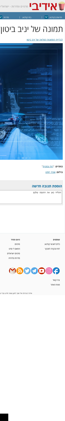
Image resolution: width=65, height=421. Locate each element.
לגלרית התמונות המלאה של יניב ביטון (45, 39)
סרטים (17, 244)
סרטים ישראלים (13, 253)
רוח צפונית (48, 166)
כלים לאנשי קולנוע (52, 244)
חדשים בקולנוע (55, 17)
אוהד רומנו (50, 172)
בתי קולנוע (26, 17)
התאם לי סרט (14, 248)
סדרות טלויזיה (14, 258)
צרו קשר (56, 280)
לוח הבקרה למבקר (52, 248)
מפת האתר (55, 284)
